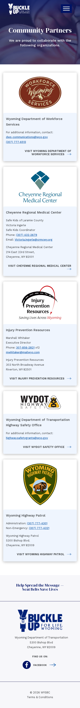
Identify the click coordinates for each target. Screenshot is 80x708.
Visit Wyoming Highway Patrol (40, 554)
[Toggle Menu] (66, 8)
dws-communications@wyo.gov (27, 137)
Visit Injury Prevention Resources (37, 378)
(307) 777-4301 (37, 523)
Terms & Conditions (40, 697)
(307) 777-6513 (16, 142)
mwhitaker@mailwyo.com (23, 352)
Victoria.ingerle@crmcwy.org (33, 239)
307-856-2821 (25, 347)
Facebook (40, 665)
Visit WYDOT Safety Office (43, 447)
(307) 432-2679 (26, 235)
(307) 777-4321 (39, 528)
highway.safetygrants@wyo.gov (27, 438)
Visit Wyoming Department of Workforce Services (48, 152)
